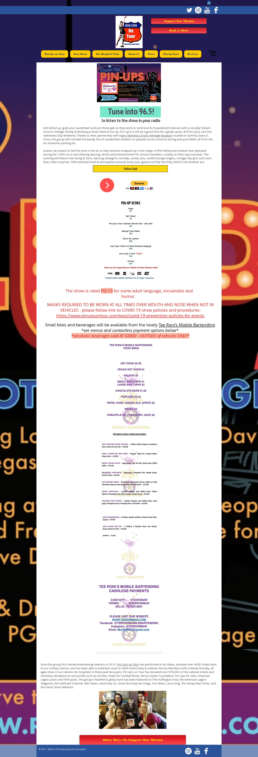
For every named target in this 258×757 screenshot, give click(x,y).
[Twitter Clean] (189, 10)
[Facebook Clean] (216, 10)
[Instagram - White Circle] (198, 10)
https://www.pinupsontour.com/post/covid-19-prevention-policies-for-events (130, 315)
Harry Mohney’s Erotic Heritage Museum (145, 135)
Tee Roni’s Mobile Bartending (187, 325)
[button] (139, 185)
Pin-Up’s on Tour (128, 664)
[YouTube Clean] (207, 10)
